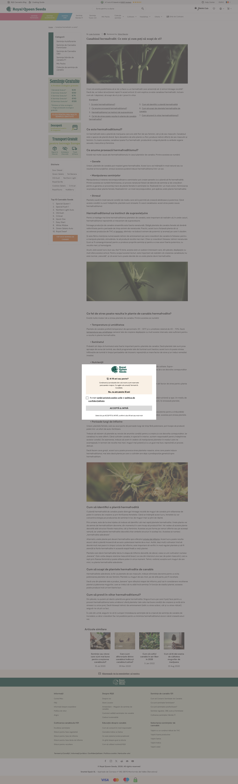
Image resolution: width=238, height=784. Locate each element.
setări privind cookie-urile (109, 397)
